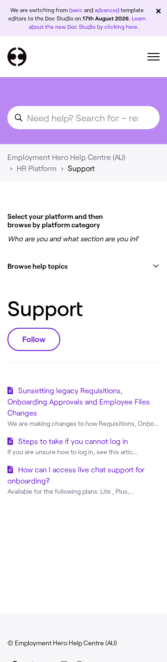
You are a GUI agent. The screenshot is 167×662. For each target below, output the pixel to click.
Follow (33, 339)
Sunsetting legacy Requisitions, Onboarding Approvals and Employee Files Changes (78, 401)
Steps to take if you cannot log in (73, 441)
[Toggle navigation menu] (153, 57)
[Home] (16, 56)
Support (81, 168)
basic (76, 10)
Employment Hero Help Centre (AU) (66, 156)
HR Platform (37, 168)
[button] (83, 266)
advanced (107, 10)
